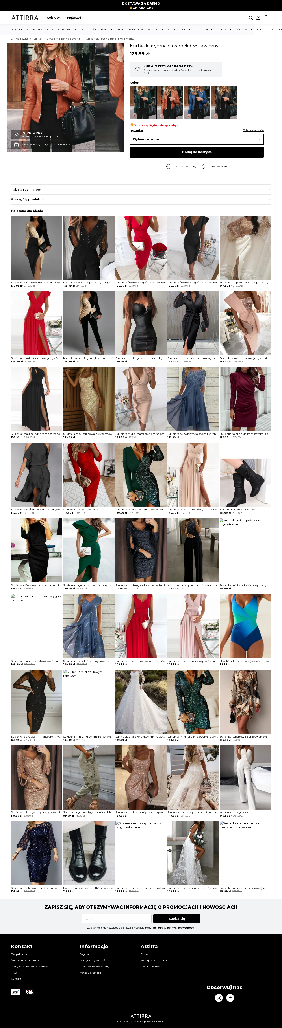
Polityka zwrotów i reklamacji (30, 966)
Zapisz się (177, 919)
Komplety (40, 29)
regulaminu (153, 927)
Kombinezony (68, 29)
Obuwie (180, 29)
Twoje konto (19, 954)
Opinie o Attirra (151, 966)
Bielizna (202, 29)
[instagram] (219, 998)
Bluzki (160, 29)
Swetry (241, 29)
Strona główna (19, 38)
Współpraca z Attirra (154, 960)
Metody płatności (91, 972)
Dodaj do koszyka (197, 152)
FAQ (14, 972)
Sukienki (17, 29)
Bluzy (222, 29)
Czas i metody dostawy (94, 966)
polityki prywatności (181, 927)
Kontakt (16, 978)
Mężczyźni (75, 18)
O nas (144, 954)
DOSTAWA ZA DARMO (141, 4)
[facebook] (230, 998)
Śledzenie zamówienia (25, 960)
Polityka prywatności (93, 960)
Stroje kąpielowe (131, 29)
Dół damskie (98, 29)
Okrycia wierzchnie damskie (63, 38)
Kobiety (53, 18)
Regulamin (87, 954)
